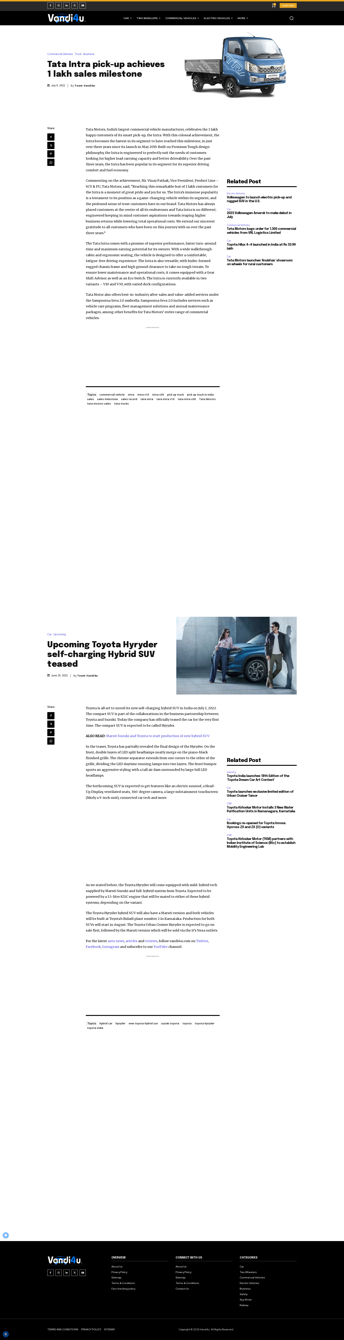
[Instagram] (58, 5)
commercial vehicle (112, 394)
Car (229, 209)
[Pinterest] (50, 153)
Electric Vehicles (236, 193)
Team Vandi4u (85, 85)
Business (88, 54)
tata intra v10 (165, 399)
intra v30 (158, 394)
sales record (129, 399)
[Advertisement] (153, 354)
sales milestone (107, 399)
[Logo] (67, 18)
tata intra (146, 399)
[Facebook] (50, 5)
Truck (78, 54)
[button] (291, 18)
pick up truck (175, 394)
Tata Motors (207, 399)
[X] (74, 5)
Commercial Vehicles (60, 54)
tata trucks (121, 403)
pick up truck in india (200, 394)
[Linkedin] (66, 5)
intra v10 (143, 394)
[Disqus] (153, 451)
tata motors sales (99, 403)
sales (90, 399)
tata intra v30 (187, 399)
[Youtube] (83, 5)
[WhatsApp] (50, 162)
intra (131, 394)
